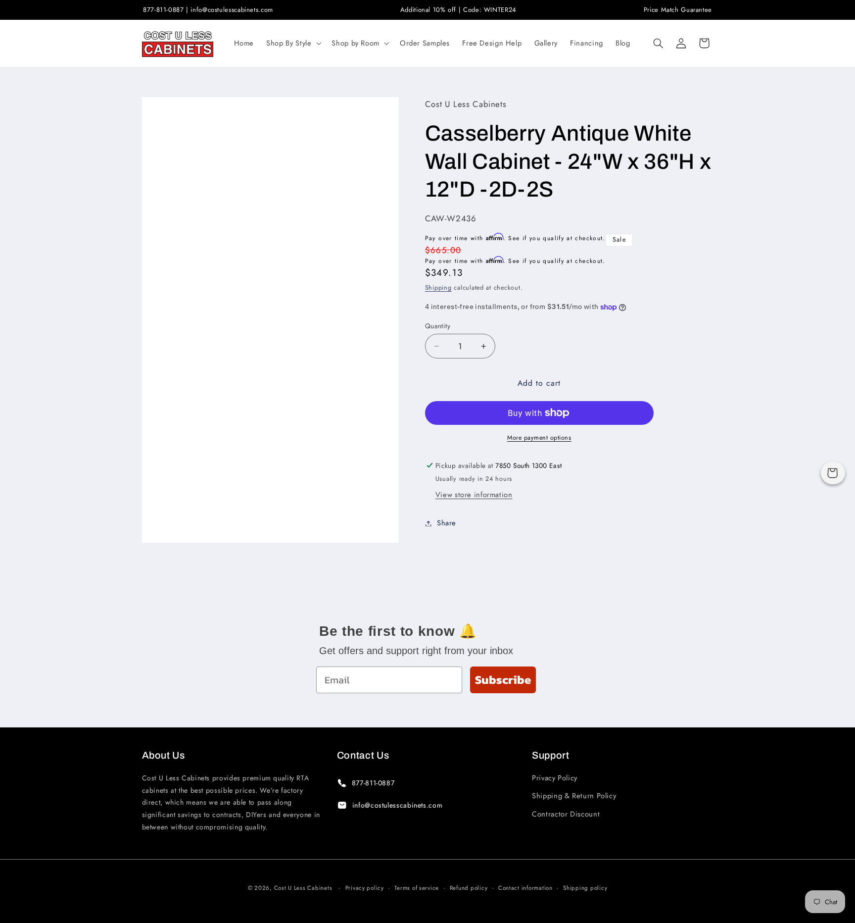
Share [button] (446, 522)
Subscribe (503, 679)
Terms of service (416, 888)
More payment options (539, 437)
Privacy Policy (554, 777)
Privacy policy (364, 888)
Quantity (437, 326)
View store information (474, 494)
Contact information (525, 888)
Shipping (438, 288)
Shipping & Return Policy (574, 795)
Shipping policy (585, 888)
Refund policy (469, 888)
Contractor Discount (566, 814)
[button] (293, 43)
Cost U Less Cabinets (303, 888)
